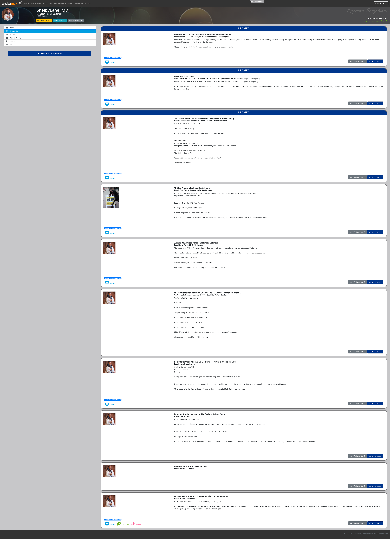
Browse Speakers (37, 3)
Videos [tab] (12, 41)
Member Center (381, 3)
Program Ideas (51, 3)
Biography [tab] (13, 28)
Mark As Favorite (75, 20)
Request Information (44, 20)
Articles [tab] (13, 34)
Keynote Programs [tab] (17, 31)
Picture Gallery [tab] (15, 38)
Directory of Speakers (51, 53)
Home (26, 3)
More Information (375, 61)
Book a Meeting (59, 20)
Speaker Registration (82, 3)
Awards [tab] (12, 45)
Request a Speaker (65, 3)
